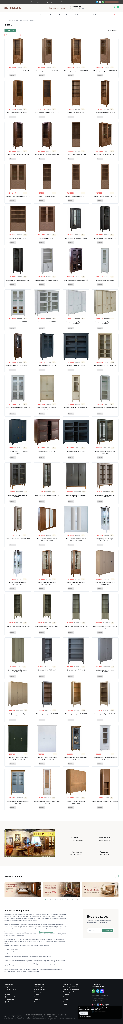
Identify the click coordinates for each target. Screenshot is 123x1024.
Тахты (36, 997)
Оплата (7, 994)
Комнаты (18, 15)
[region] (61, 19)
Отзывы (33, 2)
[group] (23, 889)
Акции (116, 15)
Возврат (26, 2)
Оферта (50, 1019)
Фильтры (11, 30)
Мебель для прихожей (71, 989)
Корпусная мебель (46, 15)
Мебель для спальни (70, 987)
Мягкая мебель (64, 15)
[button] (45, 899)
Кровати (66, 994)
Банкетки (37, 999)
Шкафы (65, 999)
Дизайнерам (55, 2)
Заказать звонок (112, 2)
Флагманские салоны (57, 8)
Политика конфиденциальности (36, 1019)
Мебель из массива (99, 15)
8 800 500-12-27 (98, 987)
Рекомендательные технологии (64, 1019)
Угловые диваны (39, 989)
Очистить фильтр (11, 35)
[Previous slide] (112, 876)
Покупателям (18, 2)
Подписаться (108, 930)
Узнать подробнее (85, 1016)
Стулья (65, 1002)
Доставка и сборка (43, 2)
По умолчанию (112, 30)
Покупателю (9, 987)
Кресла (36, 994)
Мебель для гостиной (70, 984)
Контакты (64, 2)
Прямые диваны (39, 992)
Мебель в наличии (81, 15)
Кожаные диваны (40, 987)
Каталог (7, 15)
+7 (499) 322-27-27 (99, 984)
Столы (65, 997)
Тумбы (65, 1004)
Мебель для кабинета (70, 992)
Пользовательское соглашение (14, 1019)
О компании (8, 2)
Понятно (83, 1013)
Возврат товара (10, 989)
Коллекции (31, 15)
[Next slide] (116, 876)
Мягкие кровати (39, 1002)
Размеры (12, 75)
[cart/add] (25, 75)
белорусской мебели (46, 932)
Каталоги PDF (9, 999)
